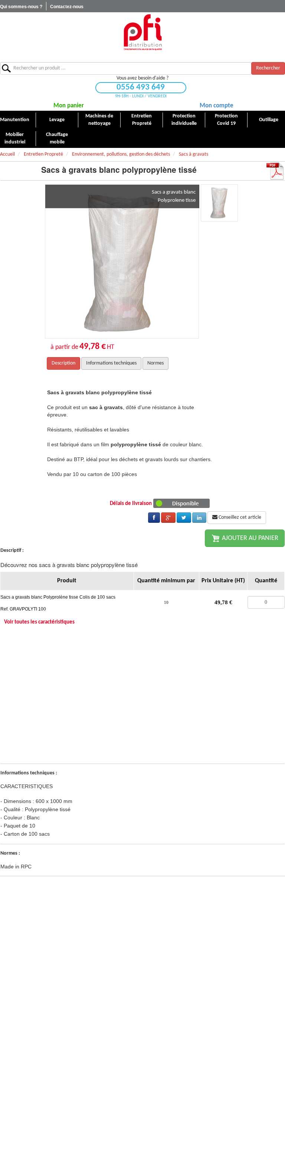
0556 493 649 (141, 87)
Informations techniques (111, 363)
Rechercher (268, 68)
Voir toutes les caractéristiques (39, 622)
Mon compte (216, 106)
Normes (155, 363)
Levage (57, 120)
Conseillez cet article (239, 517)
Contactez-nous (66, 6)
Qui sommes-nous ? (21, 6)
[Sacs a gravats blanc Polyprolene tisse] (121, 261)
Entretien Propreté (141, 119)
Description (63, 363)
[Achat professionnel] (142, 32)
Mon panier (68, 106)
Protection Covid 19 (226, 119)
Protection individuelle (184, 119)
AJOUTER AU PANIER (249, 538)
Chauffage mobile (57, 138)
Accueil (7, 154)
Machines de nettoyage (99, 119)
